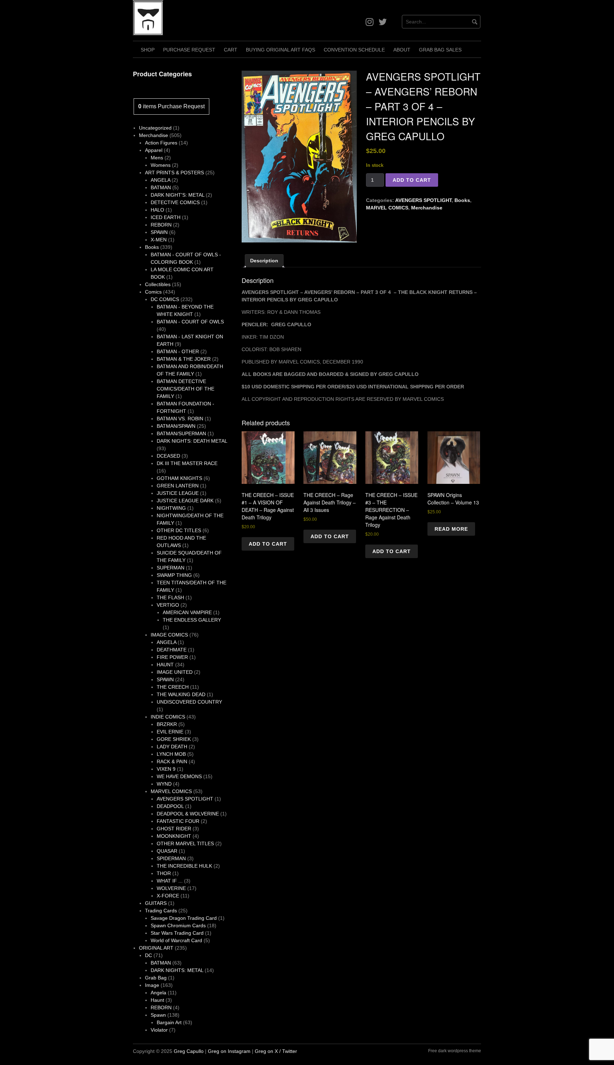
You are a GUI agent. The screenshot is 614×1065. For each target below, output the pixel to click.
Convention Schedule (354, 50)
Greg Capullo (189, 1051)
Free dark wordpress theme (454, 1050)
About (401, 50)
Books (462, 200)
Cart (230, 50)
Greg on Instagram (229, 1051)
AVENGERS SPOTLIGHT (423, 200)
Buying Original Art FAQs (280, 50)
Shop (148, 50)
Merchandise (426, 208)
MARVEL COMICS (387, 208)
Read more (451, 529)
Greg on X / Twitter (276, 1051)
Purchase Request (189, 50)
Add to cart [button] (268, 544)
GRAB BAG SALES (440, 50)
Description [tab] (264, 260)
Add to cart (412, 180)
